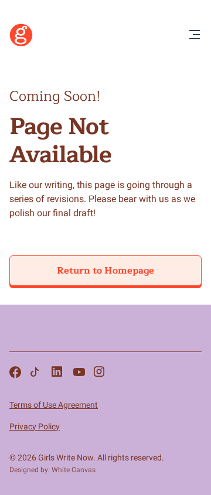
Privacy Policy (34, 426)
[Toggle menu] (195, 35)
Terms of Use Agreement (53, 404)
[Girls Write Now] (21, 44)
